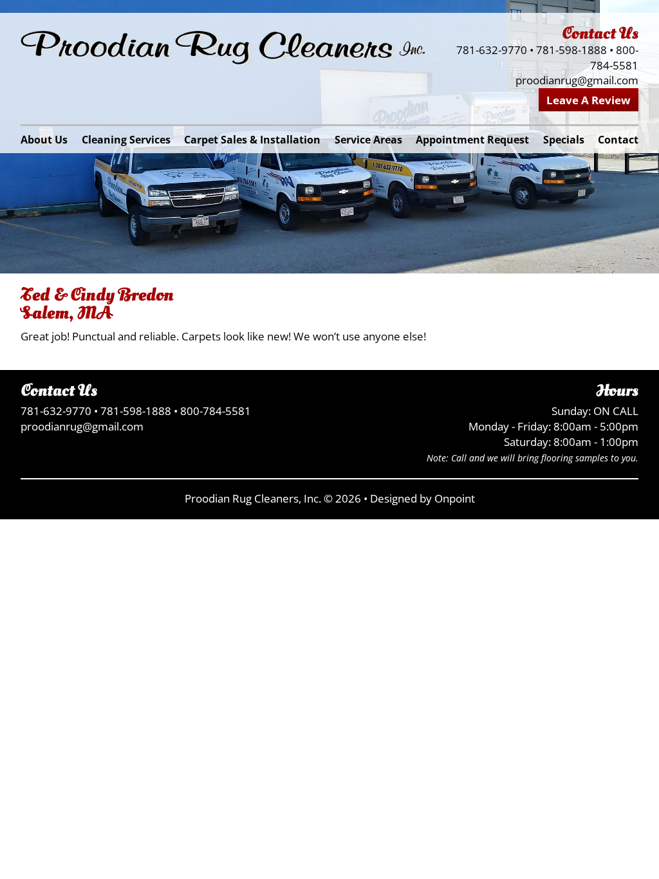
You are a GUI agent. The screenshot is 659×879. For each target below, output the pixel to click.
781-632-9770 (491, 49)
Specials (563, 140)
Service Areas (368, 140)
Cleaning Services (126, 140)
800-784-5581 (614, 57)
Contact (618, 140)
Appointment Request (472, 140)
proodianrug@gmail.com (576, 80)
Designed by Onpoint (422, 498)
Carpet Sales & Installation (252, 140)
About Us (44, 140)
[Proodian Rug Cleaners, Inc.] (223, 48)
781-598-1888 (571, 49)
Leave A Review (588, 100)
